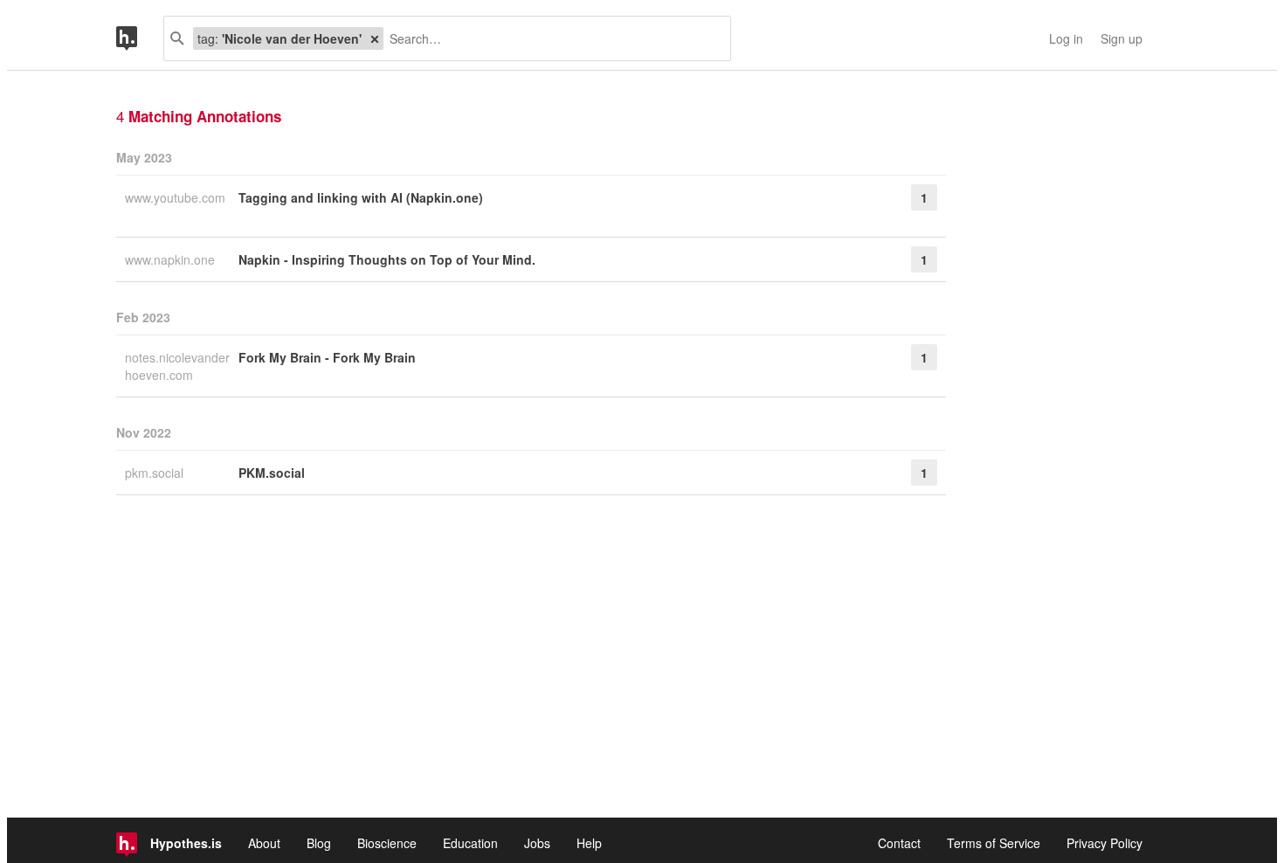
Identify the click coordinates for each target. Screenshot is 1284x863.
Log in (1066, 38)
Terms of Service (993, 843)
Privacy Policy (1104, 843)
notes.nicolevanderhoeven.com (177, 366)
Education (470, 843)
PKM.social (271, 472)
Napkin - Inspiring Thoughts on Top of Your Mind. (386, 259)
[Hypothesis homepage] (139, 38)
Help (589, 843)
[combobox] (550, 38)
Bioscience (387, 843)
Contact (899, 843)
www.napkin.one (171, 259)
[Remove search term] (374, 38)
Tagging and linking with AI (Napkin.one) (360, 197)
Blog (319, 843)
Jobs (537, 843)
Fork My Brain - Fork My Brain (327, 357)
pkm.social (156, 472)
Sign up (1121, 38)
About (264, 843)
